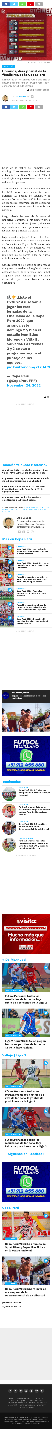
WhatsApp (41, 1405)
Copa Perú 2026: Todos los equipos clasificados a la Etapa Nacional (21, 498)
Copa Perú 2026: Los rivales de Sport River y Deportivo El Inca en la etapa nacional (25, 471)
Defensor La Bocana (28, 510)
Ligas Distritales (27, 1405)
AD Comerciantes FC (32, 508)
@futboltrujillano (11, 1302)
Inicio (11, 1398)
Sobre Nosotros (24, 1398)
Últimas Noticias (35, 1401)
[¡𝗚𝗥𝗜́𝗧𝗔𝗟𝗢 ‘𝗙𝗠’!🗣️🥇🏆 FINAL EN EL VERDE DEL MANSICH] (26, 727)
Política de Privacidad (17, 1403)
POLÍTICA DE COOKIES (38, 1403)
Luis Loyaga (20, 96)
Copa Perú (13, 510)
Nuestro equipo (18, 1401)
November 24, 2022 (24, 385)
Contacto (38, 1398)
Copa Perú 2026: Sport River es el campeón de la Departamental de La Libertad (25, 479)
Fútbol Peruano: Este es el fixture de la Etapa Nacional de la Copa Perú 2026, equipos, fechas (23, 489)
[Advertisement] (26, 139)
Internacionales (27, 1407)
